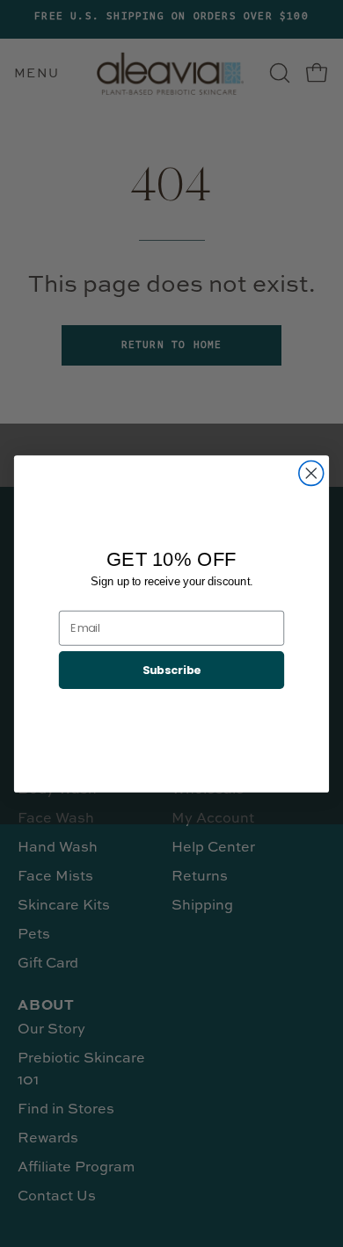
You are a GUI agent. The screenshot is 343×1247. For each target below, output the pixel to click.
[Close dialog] (311, 472)
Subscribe (171, 669)
